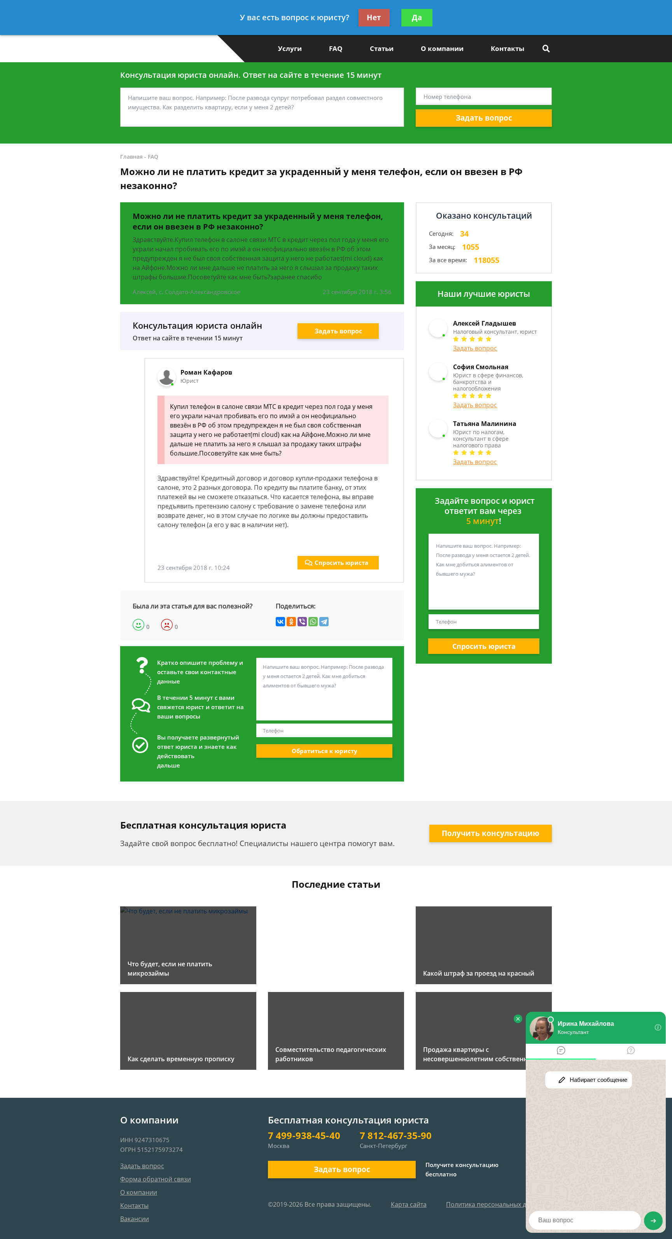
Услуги (290, 48)
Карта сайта (409, 1204)
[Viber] (302, 621)
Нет (374, 17)
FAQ (336, 48)
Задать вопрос (484, 118)
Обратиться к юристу (324, 751)
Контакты (507, 48)
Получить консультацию (490, 833)
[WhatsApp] (313, 621)
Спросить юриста (341, 562)
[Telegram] (324, 621)
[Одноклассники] (291, 621)
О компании (442, 48)
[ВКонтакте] (280, 621)
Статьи (382, 48)
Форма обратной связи (155, 1179)
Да (417, 17)
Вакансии (134, 1218)
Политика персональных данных (495, 1204)
